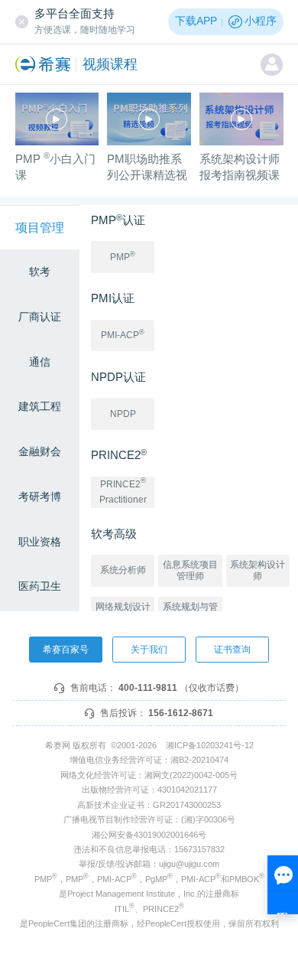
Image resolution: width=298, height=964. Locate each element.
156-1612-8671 (180, 713)
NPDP (123, 414)
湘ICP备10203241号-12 (210, 745)
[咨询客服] (282, 884)
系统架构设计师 (257, 570)
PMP (122, 256)
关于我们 (149, 649)
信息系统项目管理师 (190, 570)
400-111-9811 (147, 687)
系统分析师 (123, 570)
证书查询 (232, 649)
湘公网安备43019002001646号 (149, 834)
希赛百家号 (66, 649)
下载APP (196, 21)
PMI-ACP (122, 334)
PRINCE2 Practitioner (123, 491)
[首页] (46, 64)
